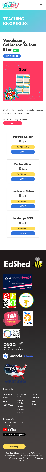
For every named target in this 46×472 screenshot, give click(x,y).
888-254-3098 (9, 426)
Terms (20, 406)
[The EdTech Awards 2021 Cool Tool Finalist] (28, 325)
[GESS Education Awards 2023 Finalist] (11, 337)
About (6, 398)
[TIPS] (15, 383)
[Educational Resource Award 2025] (9, 307)
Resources (8, 405)
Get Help (14, 446)
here (12, 123)
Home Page (8, 394)
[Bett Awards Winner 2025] (17, 289)
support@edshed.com (13, 422)
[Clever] (28, 356)
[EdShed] (23, 263)
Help (5, 401)
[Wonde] (12, 358)
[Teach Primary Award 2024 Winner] (12, 325)
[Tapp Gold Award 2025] (26, 307)
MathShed (36, 398)
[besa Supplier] (13, 349)
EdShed (35, 394)
